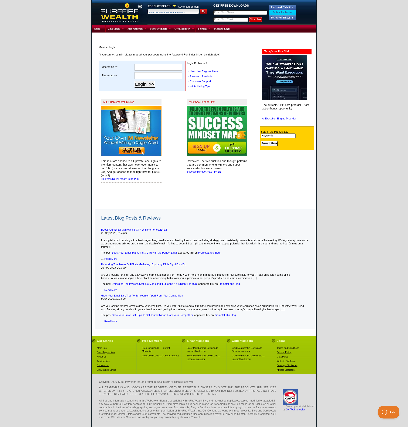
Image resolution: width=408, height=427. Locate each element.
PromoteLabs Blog (209, 252)
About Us (101, 356)
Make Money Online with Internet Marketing (119, 12)
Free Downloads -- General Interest (160, 355)
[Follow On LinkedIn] (282, 19)
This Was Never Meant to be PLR (120, 178)
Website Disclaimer (286, 361)
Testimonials (103, 361)
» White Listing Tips (198, 86)
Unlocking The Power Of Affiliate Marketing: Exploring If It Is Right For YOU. (155, 283)
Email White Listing (106, 370)
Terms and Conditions (288, 348)
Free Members (135, 28)
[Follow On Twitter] (282, 14)
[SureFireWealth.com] (282, 8)
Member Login (222, 28)
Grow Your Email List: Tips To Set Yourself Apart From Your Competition (153, 315)
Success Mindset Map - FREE (204, 171)
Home (97, 28)
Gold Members (182, 28)
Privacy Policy (284, 352)
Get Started (114, 28)
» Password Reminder (200, 76)
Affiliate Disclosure (286, 370)
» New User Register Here (202, 71)
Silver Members (158, 28)
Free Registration (106, 352)
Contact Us (103, 365)
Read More (110, 258)
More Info (102, 348)
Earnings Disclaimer (287, 365)
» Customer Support (199, 81)
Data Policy (282, 356)
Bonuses (202, 28)
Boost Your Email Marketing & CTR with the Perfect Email (144, 252)
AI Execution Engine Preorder (279, 118)
